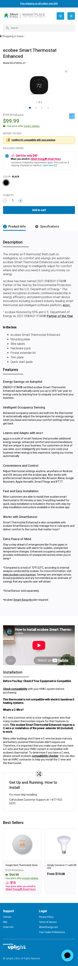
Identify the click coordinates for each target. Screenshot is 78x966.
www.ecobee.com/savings (19, 574)
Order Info (8, 927)
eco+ (6, 438)
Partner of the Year (60, 316)
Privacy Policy (46, 917)
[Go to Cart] (60, 16)
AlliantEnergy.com (48, 927)
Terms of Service (48, 922)
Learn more (48, 165)
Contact (7, 917)
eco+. (67, 305)
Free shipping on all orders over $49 (39, 3)
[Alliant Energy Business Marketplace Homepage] (27, 16)
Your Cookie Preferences (52, 932)
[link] (22, 861)
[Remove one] (5, 201)
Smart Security (22, 599)
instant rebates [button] (30, 878)
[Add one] (20, 201)
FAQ (5, 922)
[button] (39, 36)
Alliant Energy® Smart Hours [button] (45, 159)
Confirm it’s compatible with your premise (33, 140)
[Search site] (39, 28)
